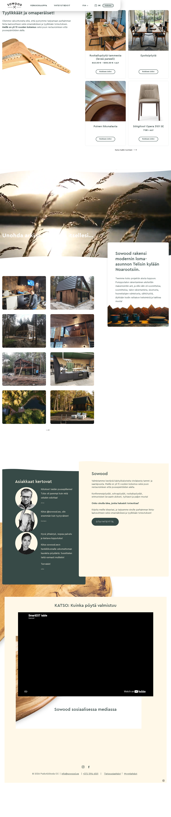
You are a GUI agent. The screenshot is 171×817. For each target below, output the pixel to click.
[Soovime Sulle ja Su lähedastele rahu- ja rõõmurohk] (113, 725)
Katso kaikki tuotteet (123, 150)
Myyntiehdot (130, 774)
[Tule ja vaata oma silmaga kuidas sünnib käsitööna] (85, 725)
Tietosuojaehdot (112, 774)
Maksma (108, 5)
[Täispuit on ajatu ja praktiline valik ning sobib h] (142, 741)
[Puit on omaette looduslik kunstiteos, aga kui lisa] (85, 741)
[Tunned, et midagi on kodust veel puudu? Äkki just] (57, 741)
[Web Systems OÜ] (163, 780)
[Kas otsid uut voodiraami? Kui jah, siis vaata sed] (142, 725)
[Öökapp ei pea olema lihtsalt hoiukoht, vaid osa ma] (29, 725)
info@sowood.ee (70, 774)
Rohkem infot (105, 72)
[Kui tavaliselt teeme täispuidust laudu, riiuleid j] (29, 741)
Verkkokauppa (38, 6)
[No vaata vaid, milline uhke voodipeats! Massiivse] (113, 741)
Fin (84, 6)
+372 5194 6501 (90, 774)
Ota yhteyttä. (105, 522)
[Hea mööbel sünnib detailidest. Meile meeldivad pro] (57, 725)
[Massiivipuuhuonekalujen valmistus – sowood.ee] (14, 8)
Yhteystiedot (62, 6)
